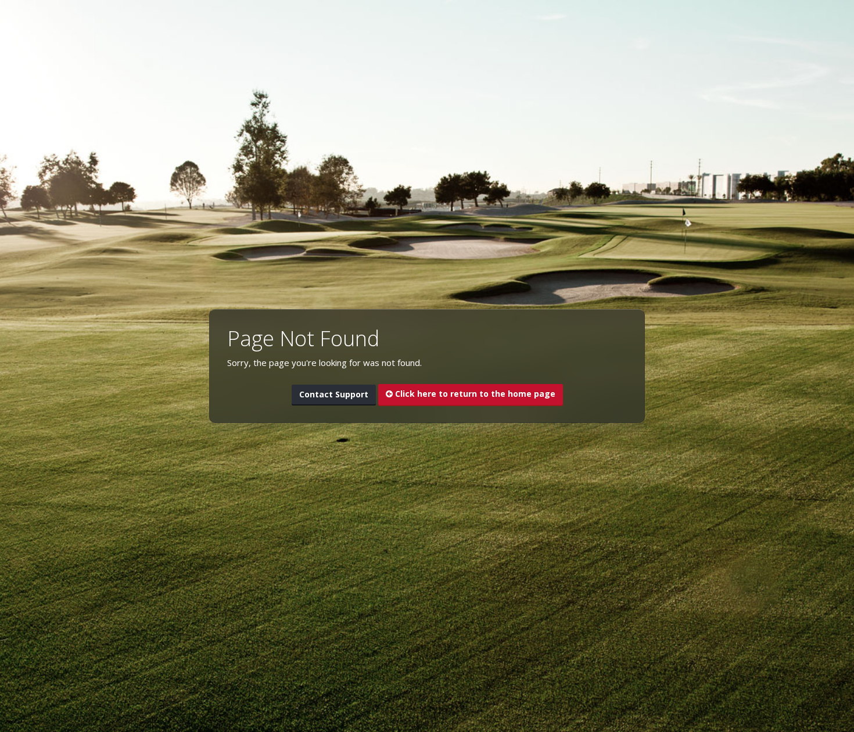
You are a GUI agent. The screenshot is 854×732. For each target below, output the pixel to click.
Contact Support (333, 394)
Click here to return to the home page (474, 393)
